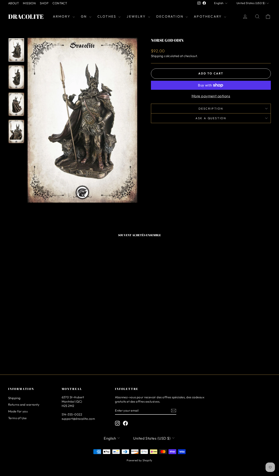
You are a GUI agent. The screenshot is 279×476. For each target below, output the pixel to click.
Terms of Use (17, 418)
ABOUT (13, 3)
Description (211, 108)
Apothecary (208, 16)
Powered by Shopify (139, 460)
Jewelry (137, 16)
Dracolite (26, 16)
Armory (62, 16)
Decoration (170, 16)
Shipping (157, 56)
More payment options (211, 96)
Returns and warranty (23, 404)
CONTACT (59, 3)
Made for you (18, 411)
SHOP (44, 3)
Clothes (107, 16)
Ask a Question (210, 118)
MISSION (29, 3)
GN (84, 16)
